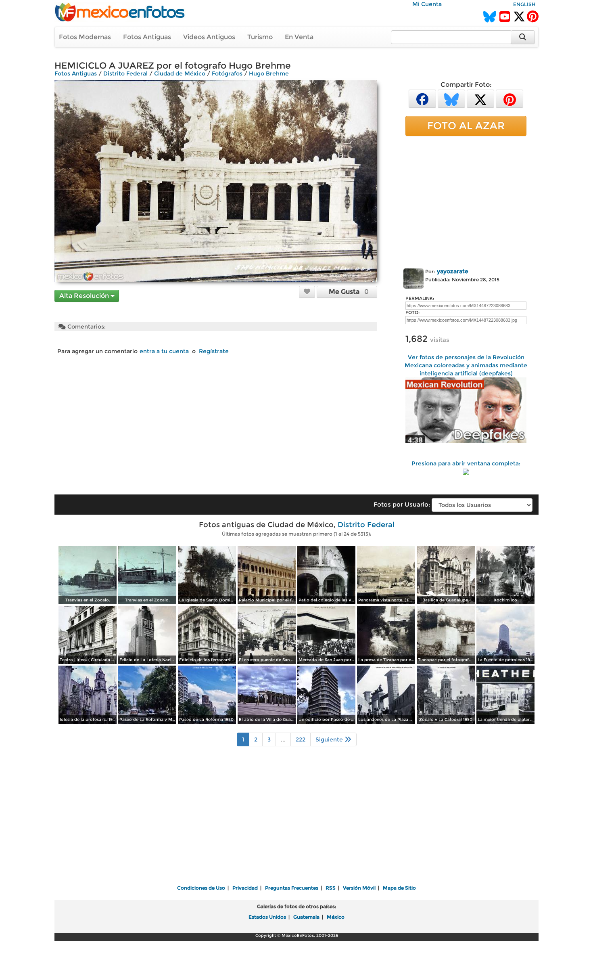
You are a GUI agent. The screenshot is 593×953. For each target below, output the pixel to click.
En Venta (299, 37)
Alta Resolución (85, 296)
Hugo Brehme (269, 73)
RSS (331, 888)
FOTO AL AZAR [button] (466, 125)
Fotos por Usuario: (402, 504)
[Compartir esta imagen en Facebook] (422, 98)
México (336, 917)
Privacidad (245, 888)
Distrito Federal (125, 73)
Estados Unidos (267, 917)
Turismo (260, 37)
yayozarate (452, 271)
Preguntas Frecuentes (291, 888)
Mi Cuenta (427, 4)
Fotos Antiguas (147, 37)
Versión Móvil (359, 888)
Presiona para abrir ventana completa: (465, 463)
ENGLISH (524, 4)
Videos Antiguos (209, 37)
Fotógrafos (227, 73)
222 (300, 739)
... (283, 739)
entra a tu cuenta (164, 351)
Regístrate (214, 351)
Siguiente (330, 739)
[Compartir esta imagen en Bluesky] (451, 98)
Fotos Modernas (85, 37)
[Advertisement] (466, 200)
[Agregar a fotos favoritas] (307, 291)
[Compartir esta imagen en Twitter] (480, 98)
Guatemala (306, 917)
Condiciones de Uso (201, 888)
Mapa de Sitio (399, 888)
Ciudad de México (179, 73)
